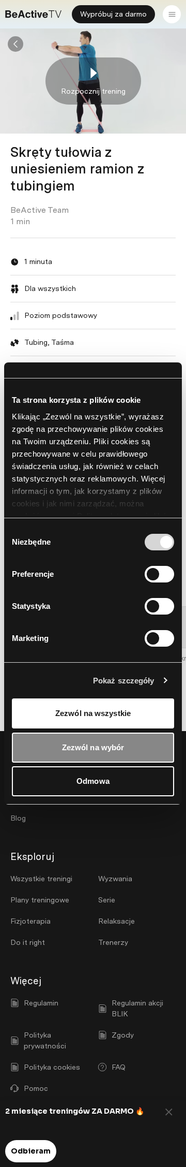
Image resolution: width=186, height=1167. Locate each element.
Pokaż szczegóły (123, 680)
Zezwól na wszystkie (93, 713)
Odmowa (93, 781)
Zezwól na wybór (93, 747)
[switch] (159, 574)
